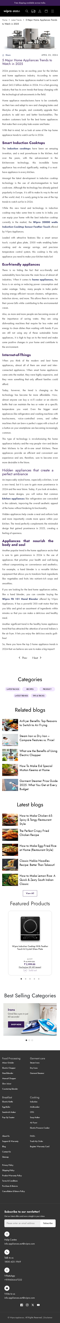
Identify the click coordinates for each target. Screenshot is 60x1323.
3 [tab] (30, 979)
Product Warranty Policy (12, 1175)
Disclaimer (48, 1317)
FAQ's (32, 1136)
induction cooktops (19, 148)
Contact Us (6, 1151)
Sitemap (5, 1157)
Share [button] (8, 55)
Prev (24, 658)
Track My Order (36, 1141)
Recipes (30, 689)
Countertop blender (10, 1089)
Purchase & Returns (10, 1186)
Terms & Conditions (10, 1180)
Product (47, 689)
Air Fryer (33, 1122)
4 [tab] (34, 979)
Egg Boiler (6, 1107)
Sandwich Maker (9, 1112)
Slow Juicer (6, 1083)
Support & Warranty (10, 1141)
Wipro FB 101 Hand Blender (20, 599)
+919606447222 (13, 1279)
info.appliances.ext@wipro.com (19, 1243)
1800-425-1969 (12, 1261)
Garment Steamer (37, 1073)
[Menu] (52, 11)
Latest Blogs (13, 689)
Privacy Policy (7, 1165)
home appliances (42, 279)
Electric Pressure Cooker (40, 1127)
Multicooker (35, 1107)
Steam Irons (34, 1062)
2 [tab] (25, 979)
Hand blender (7, 1073)
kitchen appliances (13, 498)
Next (35, 658)
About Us (5, 1136)
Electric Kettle (7, 1101)
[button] (27, 11)
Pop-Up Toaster (8, 1117)
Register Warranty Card (39, 1146)
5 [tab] (38, 979)
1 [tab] (21, 979)
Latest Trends (16, 19)
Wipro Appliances (17, 1317)
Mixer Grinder (8, 1062)
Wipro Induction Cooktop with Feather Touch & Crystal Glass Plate (30, 947)
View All (30, 893)
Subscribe (48, 1223)
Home (4, 19)
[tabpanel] (30, 943)
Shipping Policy (8, 1170)
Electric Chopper (9, 1068)
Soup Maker (35, 1117)
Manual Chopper (9, 1078)
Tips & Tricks (38, 695)
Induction (33, 1101)
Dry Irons (34, 1068)
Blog (4, 1146)
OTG (32, 1112)
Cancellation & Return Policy (13, 1191)
